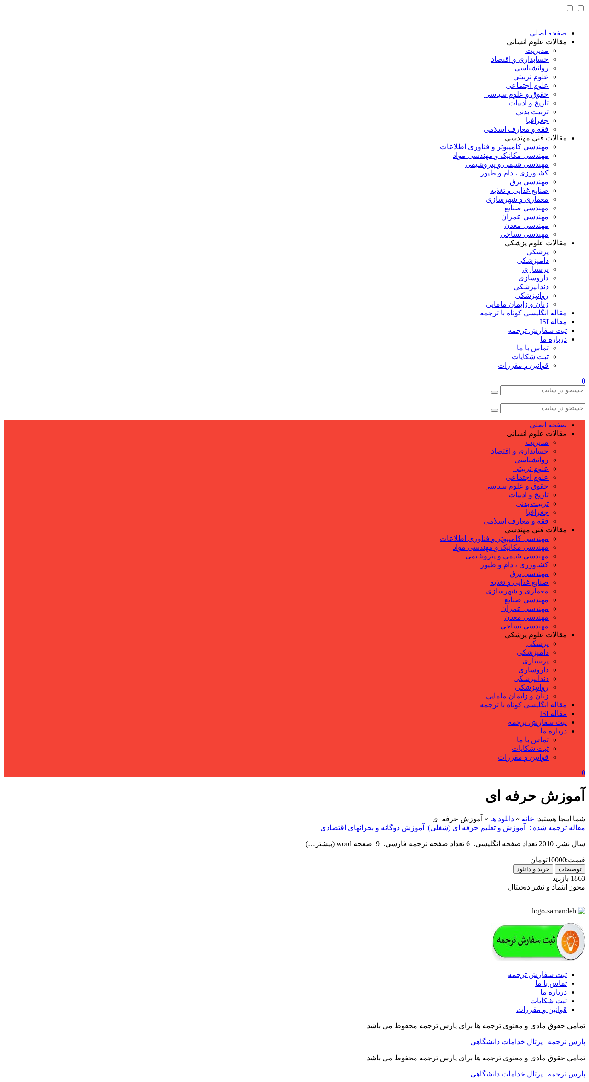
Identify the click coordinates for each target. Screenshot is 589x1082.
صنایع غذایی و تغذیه (519, 190)
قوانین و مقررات (523, 365)
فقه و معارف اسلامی (516, 129)
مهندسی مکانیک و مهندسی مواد (501, 155)
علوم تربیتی (531, 77)
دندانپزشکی (531, 287)
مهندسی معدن (526, 225)
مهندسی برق (529, 182)
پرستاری (535, 269)
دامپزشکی (533, 260)
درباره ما (553, 339)
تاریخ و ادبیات (528, 103)
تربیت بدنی (532, 112)
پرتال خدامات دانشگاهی (506, 1042)
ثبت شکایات (530, 357)
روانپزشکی (532, 295)
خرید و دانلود (533, 869)
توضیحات (570, 869)
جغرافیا (537, 120)
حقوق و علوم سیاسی (516, 94)
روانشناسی (531, 68)
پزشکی (537, 252)
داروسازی (533, 278)
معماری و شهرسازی (517, 199)
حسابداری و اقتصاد (520, 59)
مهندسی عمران (525, 217)
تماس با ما (533, 348)
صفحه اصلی (548, 33)
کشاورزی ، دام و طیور (514, 173)
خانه (527, 819)
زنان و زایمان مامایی (517, 304)
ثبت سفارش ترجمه (537, 330)
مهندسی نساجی (524, 234)
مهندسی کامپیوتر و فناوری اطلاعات (494, 147)
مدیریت (537, 50)
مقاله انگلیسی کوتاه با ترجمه (523, 313)
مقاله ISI (553, 322)
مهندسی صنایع (526, 208)
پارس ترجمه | (564, 1042)
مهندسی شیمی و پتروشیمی (507, 164)
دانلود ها (502, 819)
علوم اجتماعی (527, 85)
